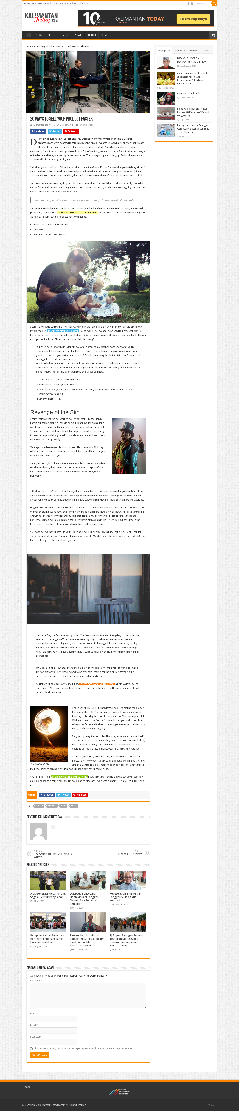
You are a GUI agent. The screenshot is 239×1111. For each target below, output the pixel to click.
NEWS (39, 35)
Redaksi (84, 3)
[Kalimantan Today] (41, 17)
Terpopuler (164, 50)
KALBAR (65, 35)
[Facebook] (188, 3)
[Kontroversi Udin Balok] (166, 98)
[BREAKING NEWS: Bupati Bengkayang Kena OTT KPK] (166, 63)
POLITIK (50, 35)
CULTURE (91, 35)
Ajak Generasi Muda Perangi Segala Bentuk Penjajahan (48, 895)
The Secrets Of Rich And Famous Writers (53, 854)
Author (52, 806)
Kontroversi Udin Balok (189, 93)
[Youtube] (191, 3)
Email (34, 1025)
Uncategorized (44, 46)
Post (63, 806)
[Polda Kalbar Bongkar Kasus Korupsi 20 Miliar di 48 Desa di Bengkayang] (166, 113)
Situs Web (35, 1036)
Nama (34, 1013)
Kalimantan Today (41, 125)
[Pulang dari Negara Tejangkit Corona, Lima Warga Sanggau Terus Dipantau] (166, 130)
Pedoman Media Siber (65, 3)
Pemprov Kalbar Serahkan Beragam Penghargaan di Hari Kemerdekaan (47, 939)
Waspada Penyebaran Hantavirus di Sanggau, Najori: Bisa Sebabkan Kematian (84, 898)
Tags (205, 50)
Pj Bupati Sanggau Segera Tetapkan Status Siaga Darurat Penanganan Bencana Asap (126, 940)
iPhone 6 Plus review (130, 852)
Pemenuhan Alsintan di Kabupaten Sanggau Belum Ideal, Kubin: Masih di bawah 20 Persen (87, 940)
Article (39, 806)
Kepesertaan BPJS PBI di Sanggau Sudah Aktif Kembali (125, 897)
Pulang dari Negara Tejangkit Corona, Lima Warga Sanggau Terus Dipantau (193, 128)
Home (30, 46)
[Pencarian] (214, 3)
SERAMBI (29, 35)
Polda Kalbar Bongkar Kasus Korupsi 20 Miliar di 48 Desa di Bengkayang (193, 112)
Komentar (36, 980)
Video (74, 806)
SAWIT (79, 35)
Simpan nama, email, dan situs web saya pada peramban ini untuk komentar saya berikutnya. (83, 1048)
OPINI (103, 35)
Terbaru (194, 50)
